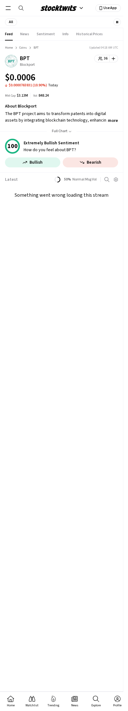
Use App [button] (110, 8)
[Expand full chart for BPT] (101, 78)
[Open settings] (116, 179)
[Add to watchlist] (114, 58)
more (113, 121)
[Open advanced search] (106, 179)
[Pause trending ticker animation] (117, 22)
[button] (11, 22)
